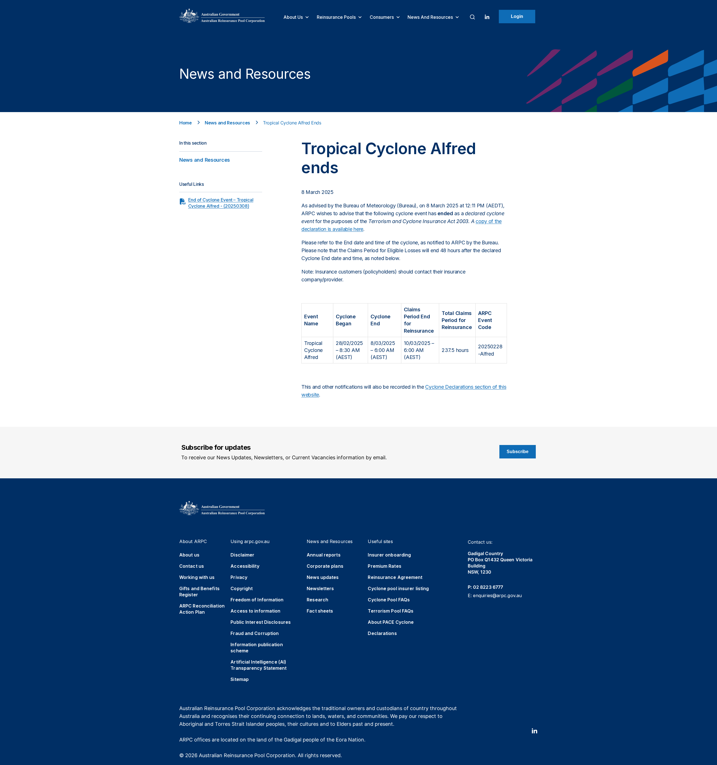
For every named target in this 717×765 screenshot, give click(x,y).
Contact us (191, 566)
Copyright (242, 588)
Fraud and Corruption (255, 633)
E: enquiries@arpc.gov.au (495, 595)
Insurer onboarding (389, 555)
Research (317, 599)
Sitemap (240, 679)
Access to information (255, 611)
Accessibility (245, 566)
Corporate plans (325, 566)
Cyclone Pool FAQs (389, 599)
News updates (323, 577)
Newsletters (320, 588)
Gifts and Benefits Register (199, 591)
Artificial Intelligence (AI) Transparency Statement (259, 665)
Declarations (382, 633)
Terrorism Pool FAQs (390, 611)
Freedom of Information (257, 599)
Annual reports (323, 555)
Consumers (382, 17)
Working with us (197, 577)
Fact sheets (320, 611)
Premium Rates (384, 566)
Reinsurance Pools (337, 17)
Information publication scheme (257, 647)
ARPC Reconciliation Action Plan (202, 609)
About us (293, 17)
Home (185, 123)
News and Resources (431, 17)
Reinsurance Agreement (395, 577)
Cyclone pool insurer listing (398, 588)
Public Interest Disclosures (261, 622)
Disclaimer (242, 555)
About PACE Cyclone (391, 622)
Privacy (239, 577)
